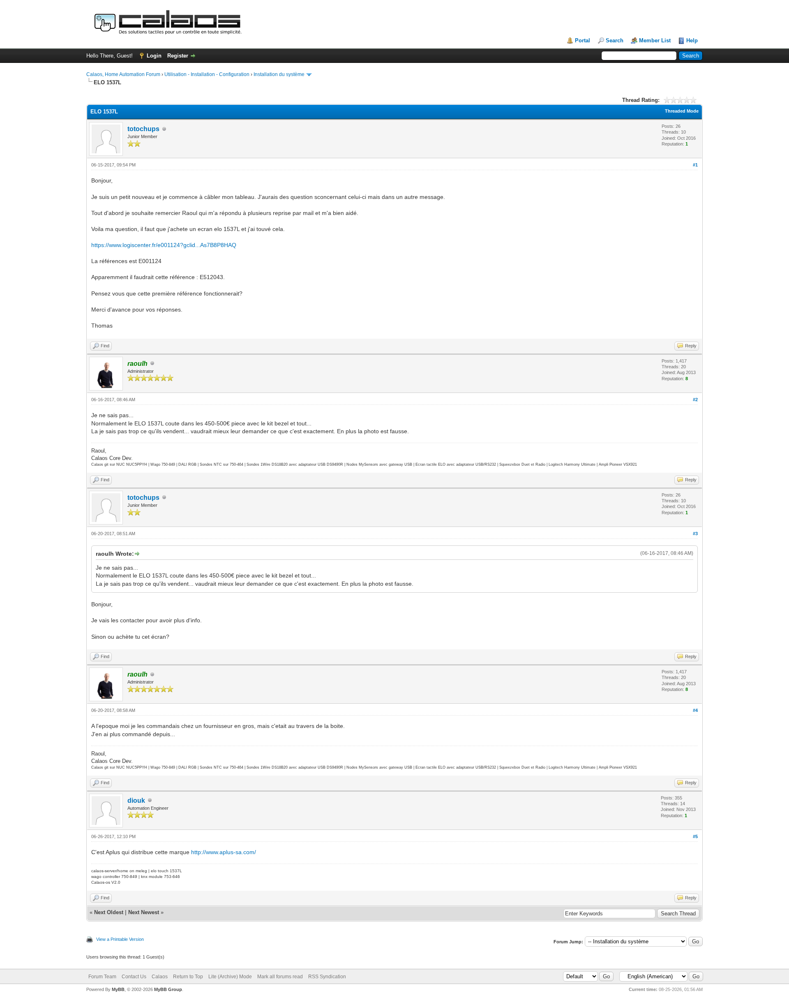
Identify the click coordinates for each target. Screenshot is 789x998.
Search (614, 40)
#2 (695, 399)
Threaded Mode (682, 111)
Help (692, 40)
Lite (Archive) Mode (230, 977)
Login (154, 56)
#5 (695, 836)
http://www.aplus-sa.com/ (223, 852)
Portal (582, 40)
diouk (136, 800)
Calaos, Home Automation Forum (123, 74)
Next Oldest (108, 912)
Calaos (160, 977)
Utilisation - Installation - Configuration (206, 74)
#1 (695, 164)
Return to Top (188, 977)
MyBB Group (168, 989)
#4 (695, 710)
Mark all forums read (280, 977)
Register (177, 56)
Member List (655, 40)
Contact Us (134, 977)
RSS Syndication (327, 977)
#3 (695, 533)
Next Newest (143, 912)
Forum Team (102, 977)
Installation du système (279, 74)
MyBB (118, 989)
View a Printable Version (120, 939)
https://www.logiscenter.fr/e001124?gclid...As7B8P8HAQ (163, 245)
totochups (143, 128)
